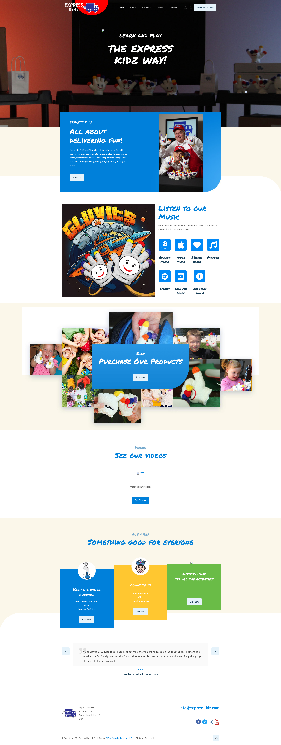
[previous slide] (66, 651)
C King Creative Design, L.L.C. (118, 738)
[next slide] (215, 651)
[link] (140, 473)
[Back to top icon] (216, 738)
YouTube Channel (205, 7)
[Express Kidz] (86, 7)
